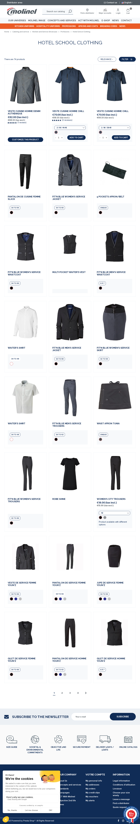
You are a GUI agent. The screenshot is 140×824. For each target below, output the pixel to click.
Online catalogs (128, 747)
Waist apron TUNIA (108, 423)
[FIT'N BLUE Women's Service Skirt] (114, 322)
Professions (69, 26)
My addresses (92, 785)
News (122, 26)
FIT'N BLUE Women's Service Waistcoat (24, 273)
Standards (64, 788)
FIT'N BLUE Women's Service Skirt (113, 349)
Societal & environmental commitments (35, 750)
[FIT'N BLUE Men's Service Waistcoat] (114, 247)
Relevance (106, 59)
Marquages (64, 792)
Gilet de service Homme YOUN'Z (111, 659)
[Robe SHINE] (70, 473)
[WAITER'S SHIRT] (25, 322)
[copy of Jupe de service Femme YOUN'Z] (109, 599)
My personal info (94, 781)
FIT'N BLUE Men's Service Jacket (66, 349)
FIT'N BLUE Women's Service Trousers (24, 500)
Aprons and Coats (88, 26)
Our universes (17, 20)
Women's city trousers (111, 499)
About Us (63, 781)
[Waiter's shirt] (25, 398)
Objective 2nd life (58, 748)
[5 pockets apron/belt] (114, 171)
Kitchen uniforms (24, 26)
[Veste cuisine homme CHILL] (70, 85)
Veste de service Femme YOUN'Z (22, 584)
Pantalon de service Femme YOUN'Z (69, 584)
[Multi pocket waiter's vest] (70, 247)
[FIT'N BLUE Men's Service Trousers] (70, 398)
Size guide (11, 747)
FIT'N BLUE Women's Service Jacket (68, 198)
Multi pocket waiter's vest (69, 272)
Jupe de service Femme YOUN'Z (110, 584)
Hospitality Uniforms (48, 26)
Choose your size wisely (121, 793)
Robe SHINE (58, 499)
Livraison (117, 788)
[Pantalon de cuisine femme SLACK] (25, 171)
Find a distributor (121, 803)
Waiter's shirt (16, 423)
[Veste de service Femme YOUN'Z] (25, 557)
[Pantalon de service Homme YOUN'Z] (70, 633)
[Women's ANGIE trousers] (105, 517)
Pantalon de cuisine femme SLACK (24, 198)
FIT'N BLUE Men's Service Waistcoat (111, 273)
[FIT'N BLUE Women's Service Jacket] (70, 171)
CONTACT (126, 20)
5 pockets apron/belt (110, 197)
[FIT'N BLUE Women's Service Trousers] (25, 473)
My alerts (90, 800)
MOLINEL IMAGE (36, 20)
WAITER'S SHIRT (16, 348)
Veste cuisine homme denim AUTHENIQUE (24, 112)
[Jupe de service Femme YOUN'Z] (114, 557)
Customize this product (25, 140)
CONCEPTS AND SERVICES (62, 20)
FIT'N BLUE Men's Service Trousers (66, 424)
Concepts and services (70, 785)
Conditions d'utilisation (124, 785)
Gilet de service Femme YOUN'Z (22, 659)
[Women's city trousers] (114, 473)
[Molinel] (22, 11)
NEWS (115, 20)
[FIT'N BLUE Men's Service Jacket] (70, 322)
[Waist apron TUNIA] (114, 398)
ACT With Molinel (67, 796)
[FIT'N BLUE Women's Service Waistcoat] (25, 247)
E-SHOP (106, 20)
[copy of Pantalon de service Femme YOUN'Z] (64, 599)
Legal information (121, 781)
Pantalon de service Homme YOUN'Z (69, 659)
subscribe (123, 716)
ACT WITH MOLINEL (88, 20)
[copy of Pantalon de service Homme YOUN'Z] (64, 674)
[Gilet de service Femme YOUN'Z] (25, 633)
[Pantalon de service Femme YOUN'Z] (70, 557)
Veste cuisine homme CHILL (68, 111)
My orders (90, 788)
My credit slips (93, 792)
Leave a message (121, 799)
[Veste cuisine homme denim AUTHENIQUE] (25, 85)
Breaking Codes (108, 26)
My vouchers (92, 796)
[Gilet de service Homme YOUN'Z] (114, 633)
